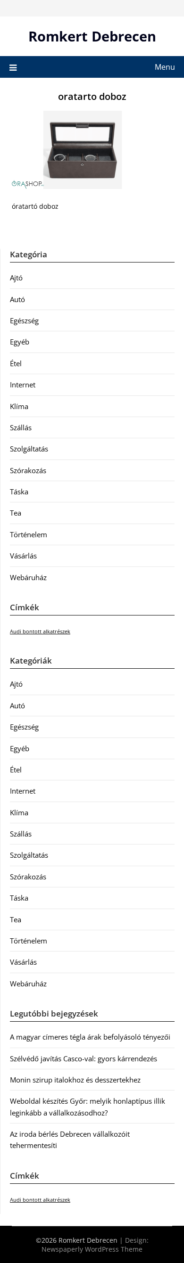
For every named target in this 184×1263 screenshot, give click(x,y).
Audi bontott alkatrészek (40, 631)
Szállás (21, 427)
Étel (16, 363)
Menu (165, 67)
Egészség (24, 320)
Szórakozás (28, 470)
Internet (22, 384)
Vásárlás (23, 555)
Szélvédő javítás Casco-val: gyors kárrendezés (83, 1058)
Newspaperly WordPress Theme (92, 1249)
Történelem (28, 534)
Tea (15, 512)
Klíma (19, 406)
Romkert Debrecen (92, 36)
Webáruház (28, 577)
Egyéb (19, 341)
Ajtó (16, 277)
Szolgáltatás (29, 448)
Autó (17, 299)
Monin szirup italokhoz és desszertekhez (75, 1079)
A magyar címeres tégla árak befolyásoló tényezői (90, 1037)
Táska (19, 491)
